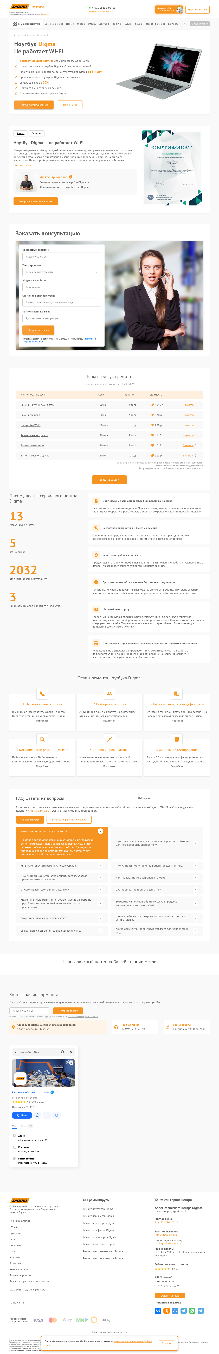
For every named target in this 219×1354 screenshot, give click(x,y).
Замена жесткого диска (35, 455)
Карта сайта (16, 1302)
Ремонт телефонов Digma (98, 1230)
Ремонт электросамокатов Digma (103, 1258)
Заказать (188, 404)
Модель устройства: (34, 280)
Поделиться (158, 1311)
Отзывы (92, 23)
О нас (80, 23)
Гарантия (36, 133)
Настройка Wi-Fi (31, 425)
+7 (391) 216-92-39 (103, 7)
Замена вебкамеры (32, 445)
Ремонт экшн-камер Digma (99, 1244)
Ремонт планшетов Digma (98, 1216)
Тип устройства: (32, 265)
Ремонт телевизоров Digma (99, 1237)
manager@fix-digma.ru (168, 1243)
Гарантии (117, 23)
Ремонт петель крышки (34, 435)
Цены (69, 23)
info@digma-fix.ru (166, 1235)
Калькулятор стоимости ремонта (29, 1281)
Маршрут (24, 1115)
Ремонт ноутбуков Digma (98, 1209)
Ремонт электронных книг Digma (103, 1251)
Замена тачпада (30, 415)
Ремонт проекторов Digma (99, 1223)
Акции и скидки (133, 23)
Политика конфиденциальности (109, 1332)
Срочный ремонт (54, 23)
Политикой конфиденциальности (83, 1016)
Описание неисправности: (38, 295)
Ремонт (20, 133)
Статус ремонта (199, 23)
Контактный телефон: (35, 249)
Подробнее (42, 720)
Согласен (166, 1343)
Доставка (104, 23)
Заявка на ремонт (155, 23)
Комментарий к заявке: (36, 311)
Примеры (15, 1233)
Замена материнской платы (37, 404)
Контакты (173, 23)
